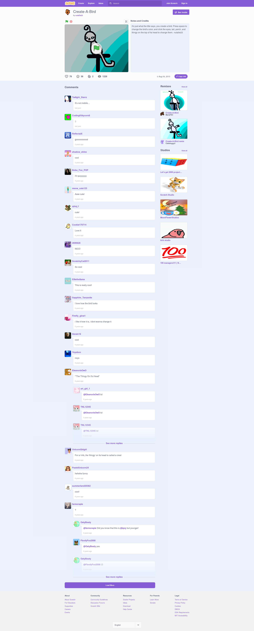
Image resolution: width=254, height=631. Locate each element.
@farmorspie (89, 528)
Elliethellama (78, 279)
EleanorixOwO (79, 370)
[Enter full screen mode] (126, 21)
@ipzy (123, 528)
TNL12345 (86, 406)
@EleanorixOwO (91, 394)
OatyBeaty (86, 522)
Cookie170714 (79, 224)
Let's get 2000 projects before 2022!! (171, 172)
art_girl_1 (85, 388)
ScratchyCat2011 (80, 261)
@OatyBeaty (89, 546)
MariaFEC (169, 115)
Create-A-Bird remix (175, 141)
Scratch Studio (167, 195)
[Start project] (67, 21)
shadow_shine (79, 151)
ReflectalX (77, 133)
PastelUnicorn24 (80, 467)
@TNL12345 (89, 430)
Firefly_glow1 (79, 315)
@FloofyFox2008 (91, 564)
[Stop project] (71, 21)
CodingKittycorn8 (81, 115)
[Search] (110, 3)
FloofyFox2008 (88, 540)
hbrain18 (76, 333)
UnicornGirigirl (79, 449)
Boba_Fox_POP (80, 170)
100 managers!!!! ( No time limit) (171, 263)
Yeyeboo (76, 352)
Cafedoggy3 (170, 143)
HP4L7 (75, 206)
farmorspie (77, 504)
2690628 (76, 242)
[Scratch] (70, 3)
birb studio (165, 240)
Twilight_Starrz (79, 97)
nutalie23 (79, 15)
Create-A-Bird (172, 113)
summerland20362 (81, 485)
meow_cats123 (79, 188)
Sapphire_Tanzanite (82, 297)
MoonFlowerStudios (169, 217)
